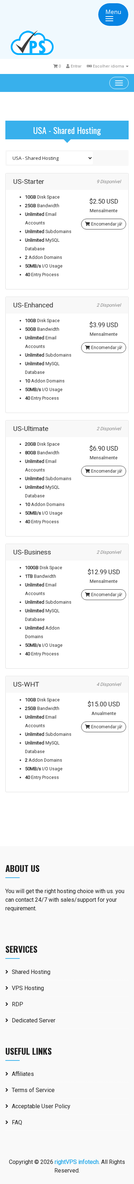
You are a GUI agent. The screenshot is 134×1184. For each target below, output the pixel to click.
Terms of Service (33, 1090)
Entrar (75, 66)
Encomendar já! (106, 224)
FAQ (17, 1122)
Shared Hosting (31, 972)
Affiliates (23, 1074)
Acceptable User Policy (41, 1106)
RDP (17, 1004)
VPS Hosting (28, 988)
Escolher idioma (108, 66)
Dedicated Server (33, 1020)
